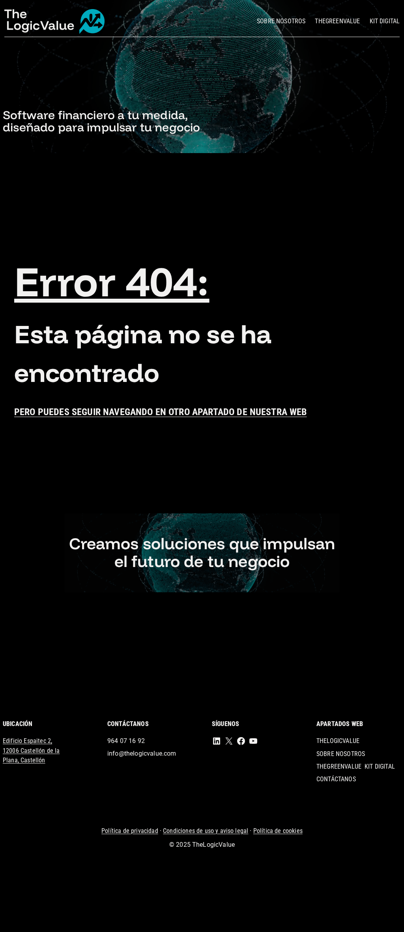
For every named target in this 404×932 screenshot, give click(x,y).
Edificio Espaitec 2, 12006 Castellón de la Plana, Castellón (31, 750)
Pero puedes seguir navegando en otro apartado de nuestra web (160, 411)
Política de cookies (278, 831)
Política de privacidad (129, 831)
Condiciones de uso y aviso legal (205, 831)
